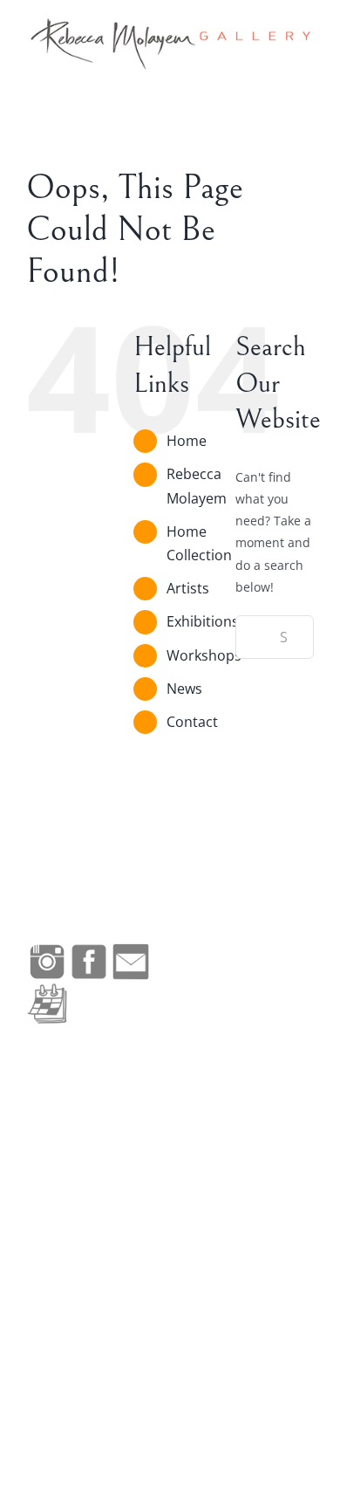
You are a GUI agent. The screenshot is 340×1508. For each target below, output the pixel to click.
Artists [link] (188, 588)
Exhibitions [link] (203, 621)
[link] (170, 44)
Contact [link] (192, 721)
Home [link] (187, 440)
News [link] (184, 688)
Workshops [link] (204, 655)
